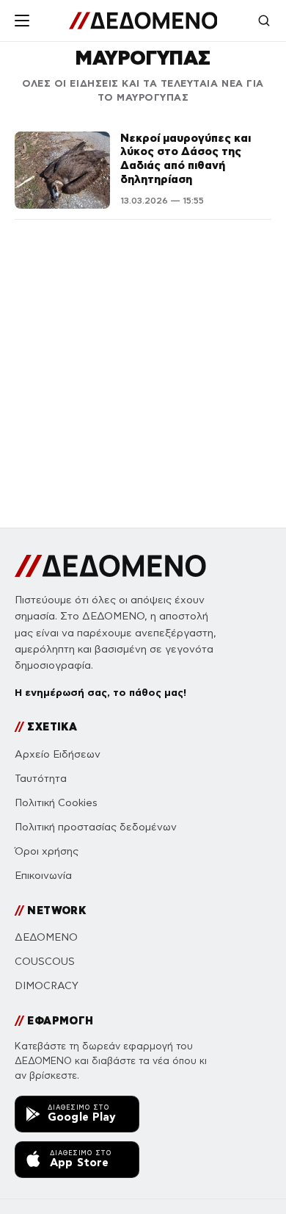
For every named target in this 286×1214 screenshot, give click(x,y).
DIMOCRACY (46, 985)
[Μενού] (22, 20)
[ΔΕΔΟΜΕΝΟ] (143, 20)
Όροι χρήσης (46, 851)
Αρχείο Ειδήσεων (57, 754)
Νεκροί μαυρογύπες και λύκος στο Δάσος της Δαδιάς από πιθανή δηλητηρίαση (185, 158)
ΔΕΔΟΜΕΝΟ (46, 937)
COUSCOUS (45, 961)
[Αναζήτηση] (264, 20)
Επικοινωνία (43, 875)
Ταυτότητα (41, 778)
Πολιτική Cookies (56, 802)
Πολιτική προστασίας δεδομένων (96, 827)
